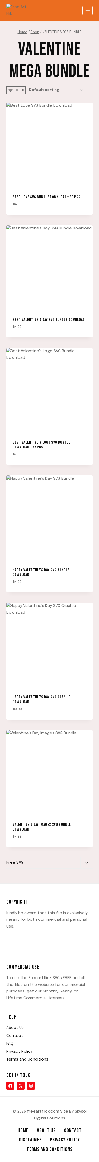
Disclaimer (30, 1140)
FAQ (9, 1044)
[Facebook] (10, 1086)
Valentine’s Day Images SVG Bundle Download (42, 827)
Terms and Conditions (27, 1059)
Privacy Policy (19, 1052)
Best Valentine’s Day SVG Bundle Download (49, 319)
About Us (15, 1028)
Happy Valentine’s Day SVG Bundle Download (41, 572)
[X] (21, 1086)
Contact (14, 1036)
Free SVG (14, 863)
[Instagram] (31, 1086)
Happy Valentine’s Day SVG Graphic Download (42, 699)
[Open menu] (87, 10)
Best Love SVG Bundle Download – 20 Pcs (47, 196)
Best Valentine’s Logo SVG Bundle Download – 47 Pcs (41, 445)
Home (23, 1130)
